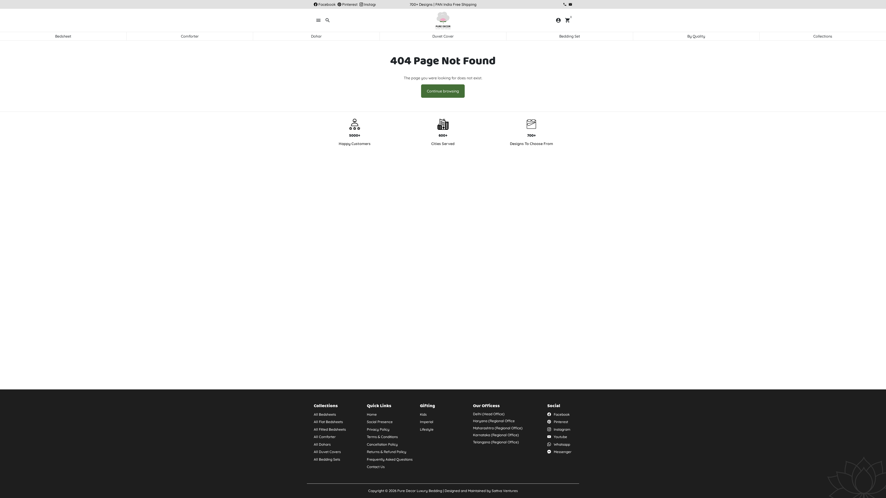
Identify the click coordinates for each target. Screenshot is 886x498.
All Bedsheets (325, 414)
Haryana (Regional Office (494, 421)
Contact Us (376, 467)
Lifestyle (427, 429)
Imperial (426, 422)
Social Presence (380, 422)
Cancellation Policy (382, 444)
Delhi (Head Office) (489, 414)
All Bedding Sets (327, 459)
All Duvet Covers (327, 452)
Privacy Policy (378, 429)
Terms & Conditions (382, 437)
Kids (423, 414)
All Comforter (325, 437)
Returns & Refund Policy (386, 452)
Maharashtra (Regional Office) (498, 428)
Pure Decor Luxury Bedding (419, 491)
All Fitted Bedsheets (330, 429)
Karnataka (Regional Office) (496, 435)
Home (372, 414)
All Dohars (322, 444)
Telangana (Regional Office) (496, 442)
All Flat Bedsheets (328, 422)
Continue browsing (443, 91)
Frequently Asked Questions (390, 459)
